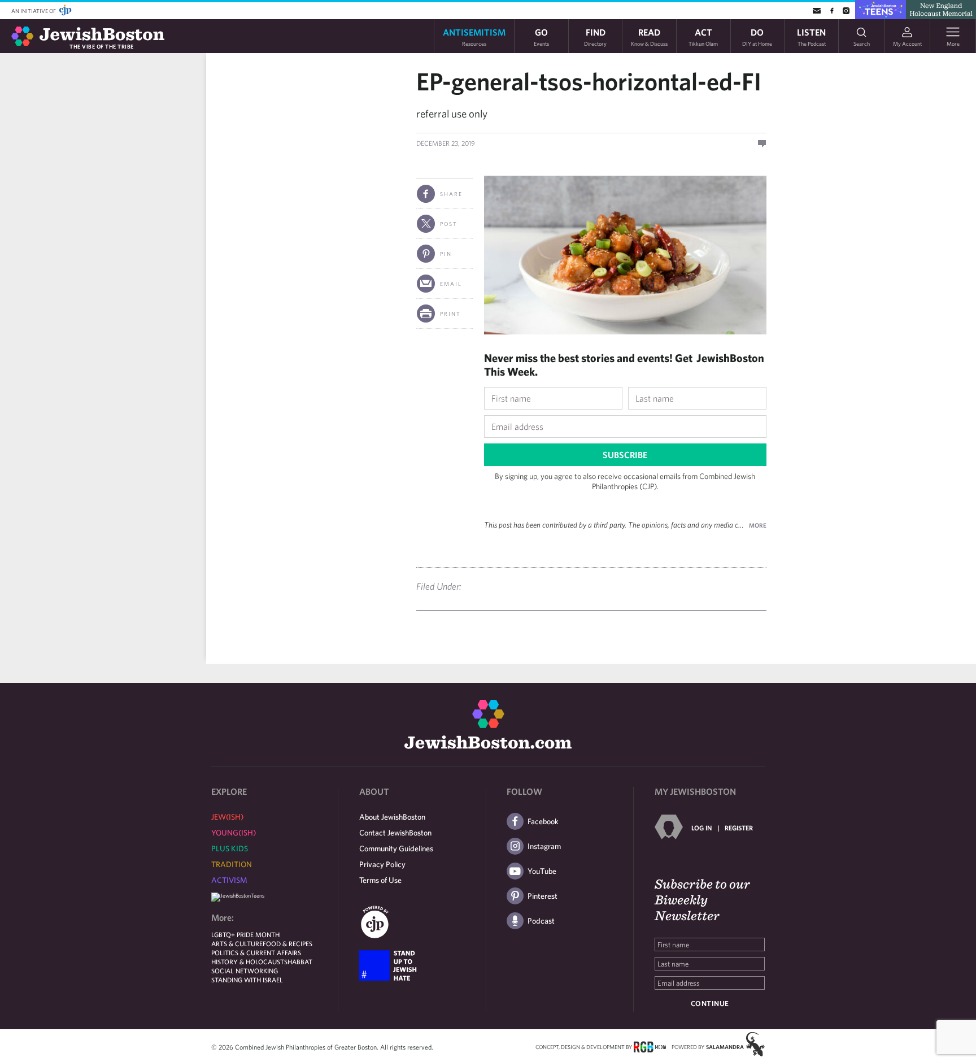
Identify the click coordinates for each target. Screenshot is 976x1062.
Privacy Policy (382, 864)
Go (541, 36)
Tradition (231, 864)
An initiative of (34, 10)
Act (703, 36)
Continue (710, 1003)
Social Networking (244, 970)
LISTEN (811, 36)
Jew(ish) (227, 816)
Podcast (541, 920)
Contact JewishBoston (395, 832)
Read (649, 36)
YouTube (542, 871)
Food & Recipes (287, 943)
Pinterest (542, 895)
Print (450, 313)
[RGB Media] (650, 1046)
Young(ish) (233, 832)
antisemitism (474, 36)
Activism (229, 880)
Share (451, 193)
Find (595, 36)
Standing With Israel (247, 979)
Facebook (543, 821)
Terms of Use (380, 880)
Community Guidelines (396, 848)
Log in (701, 828)
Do (757, 36)
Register (739, 828)
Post (448, 223)
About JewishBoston (392, 816)
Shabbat (298, 961)
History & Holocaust (247, 961)
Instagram (544, 846)
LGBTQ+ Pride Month (245, 934)
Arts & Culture (237, 943)
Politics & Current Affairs (256, 952)
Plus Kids (229, 848)
